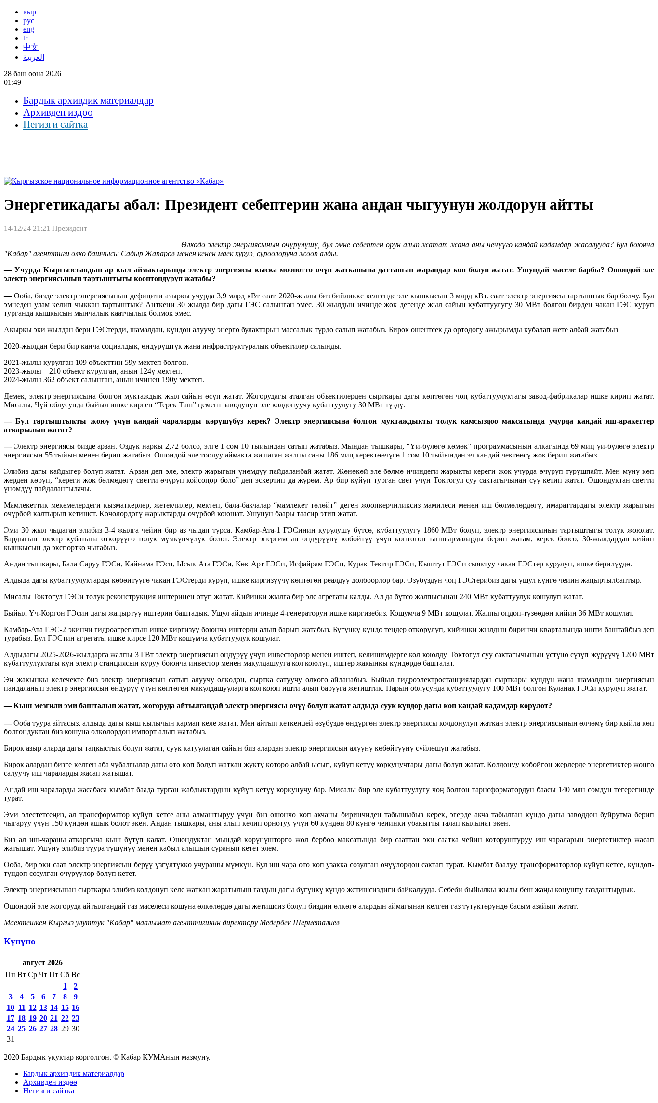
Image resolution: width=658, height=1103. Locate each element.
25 (22, 1028)
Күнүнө (20, 941)
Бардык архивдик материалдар (88, 100)
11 (22, 1007)
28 (54, 1028)
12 (33, 1007)
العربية (33, 57)
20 (43, 1018)
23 (75, 1018)
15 (65, 1007)
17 (10, 1018)
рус (28, 20)
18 (22, 1018)
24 (10, 1028)
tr (25, 38)
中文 (31, 47)
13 (43, 1007)
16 (75, 1007)
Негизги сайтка (55, 124)
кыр (29, 12)
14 (54, 1007)
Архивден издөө (58, 112)
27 (43, 1028)
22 (65, 1018)
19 (33, 1018)
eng (28, 29)
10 (10, 1007)
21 (54, 1018)
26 (33, 1028)
